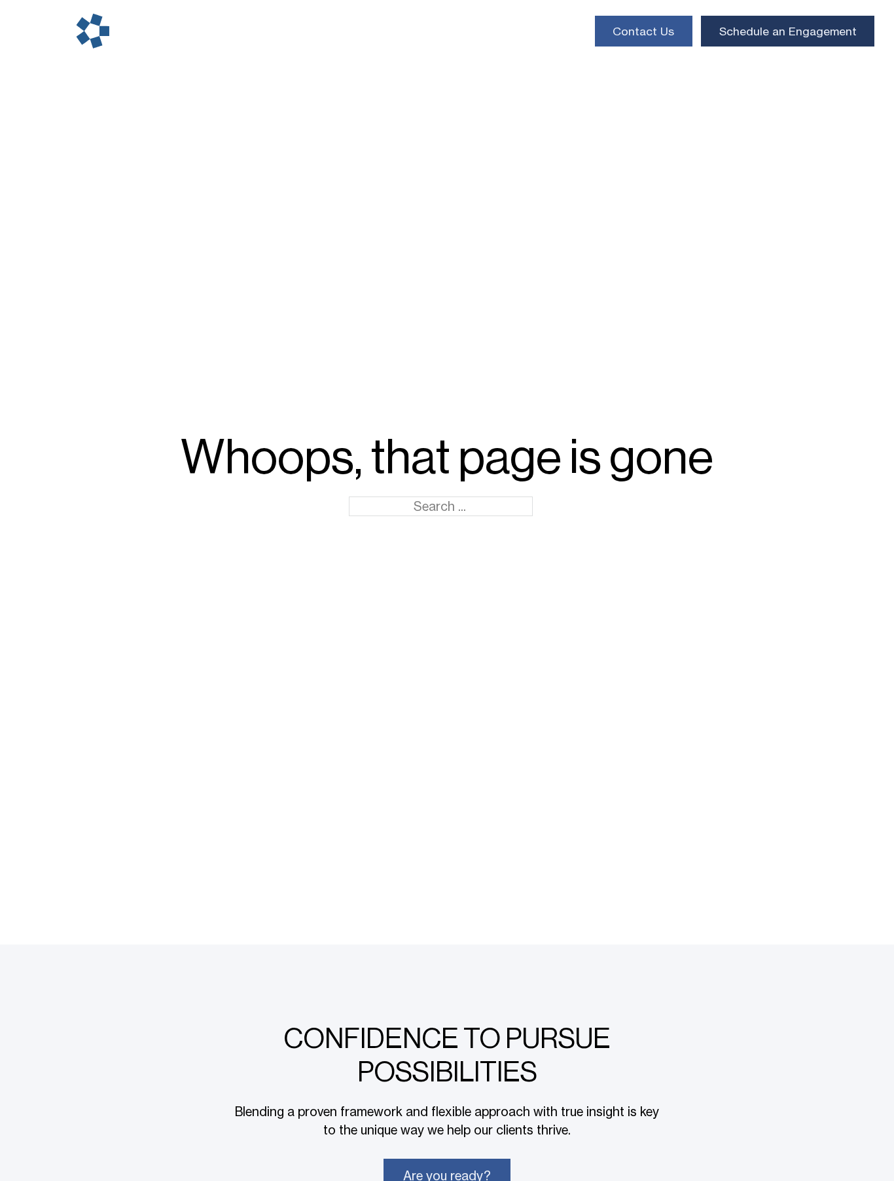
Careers (528, 31)
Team (359, 31)
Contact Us (643, 31)
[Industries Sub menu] (319, 31)
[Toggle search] (572, 31)
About (409, 31)
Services (198, 31)
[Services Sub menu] (231, 31)
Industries (283, 31)
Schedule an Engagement (788, 31)
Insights (467, 31)
